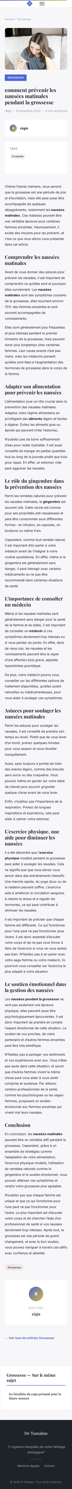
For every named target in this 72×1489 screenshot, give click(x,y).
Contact (49, 1465)
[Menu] (42, 3)
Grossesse (24, 19)
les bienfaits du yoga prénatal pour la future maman (35, 1396)
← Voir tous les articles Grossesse (29, 1338)
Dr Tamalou (36, 1433)
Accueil (9, 19)
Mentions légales (28, 1465)
